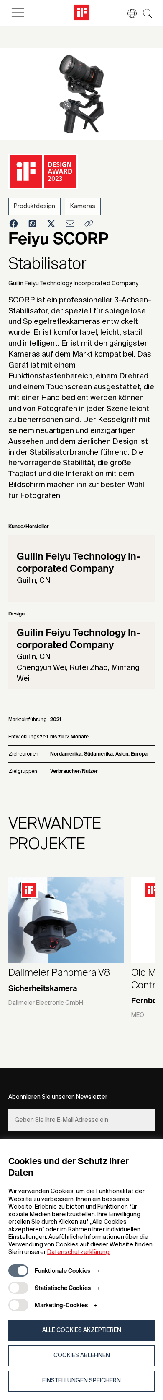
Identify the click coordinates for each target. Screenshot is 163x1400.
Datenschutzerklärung (78, 1252)
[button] (128, 13)
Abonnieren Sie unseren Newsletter (57, 1097)
